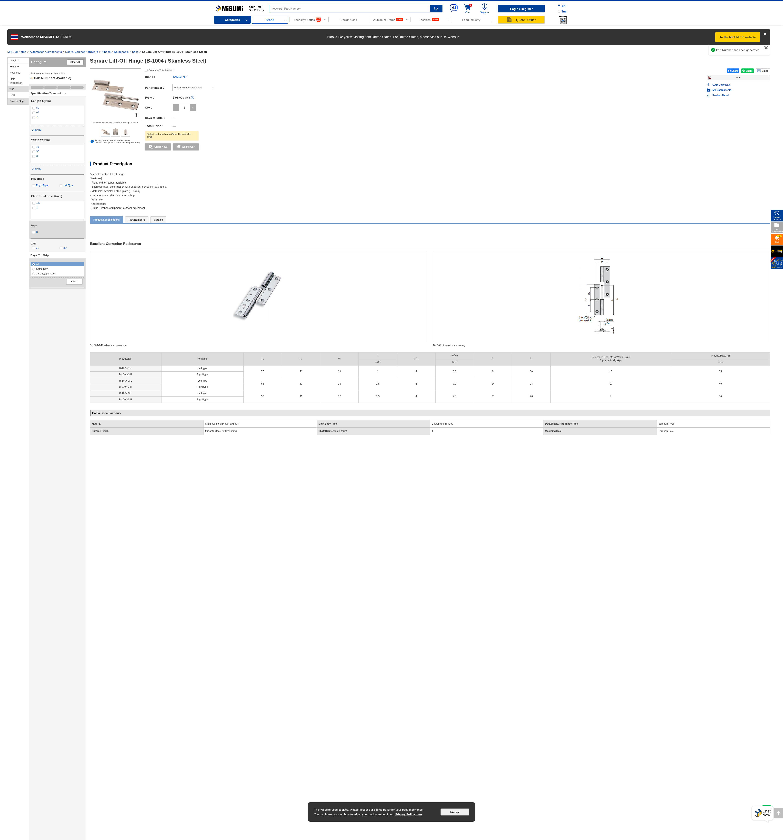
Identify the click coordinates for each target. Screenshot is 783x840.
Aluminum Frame (384, 19)
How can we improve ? (751, 52)
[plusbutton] (193, 107)
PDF (738, 77)
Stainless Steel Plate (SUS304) (222, 423)
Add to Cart (188, 146)
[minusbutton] (176, 107)
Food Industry (471, 19)
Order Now (160, 146)
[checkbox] (57, 108)
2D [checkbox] (37, 248)
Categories (232, 19)
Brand (269, 20)
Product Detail (720, 95)
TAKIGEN (179, 76)
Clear (74, 281)
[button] (563, 20)
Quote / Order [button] (526, 20)
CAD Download (721, 84)
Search (436, 8)
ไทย (564, 11)
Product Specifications (106, 219)
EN (563, 5)
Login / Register (521, 9)
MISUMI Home (16, 51)
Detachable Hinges (126, 51)
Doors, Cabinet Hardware (81, 51)
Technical (425, 19)
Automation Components (46, 51)
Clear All (75, 62)
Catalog (158, 219)
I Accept (455, 812)
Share (734, 70)
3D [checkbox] (65, 248)
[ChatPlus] (762, 814)
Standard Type (666, 423)
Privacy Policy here (408, 814)
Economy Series (304, 19)
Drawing (36, 129)
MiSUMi (219, 7)
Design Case (349, 19)
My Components (721, 90)
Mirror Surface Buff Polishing (221, 431)
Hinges (106, 51)
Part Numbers (137, 219)
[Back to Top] (778, 813)
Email (765, 70)
